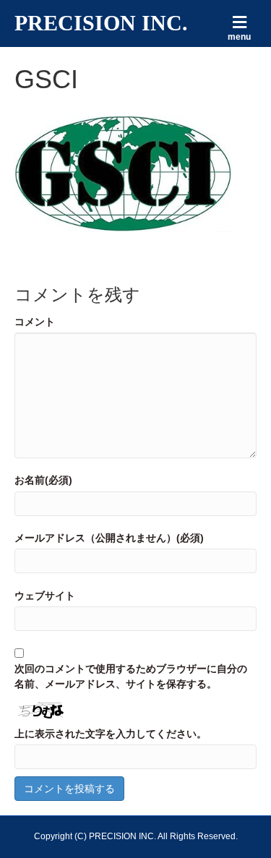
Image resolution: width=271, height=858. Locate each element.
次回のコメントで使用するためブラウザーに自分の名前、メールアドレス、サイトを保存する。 (130, 676)
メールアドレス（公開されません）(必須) (109, 538)
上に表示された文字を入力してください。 (110, 733)
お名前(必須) (43, 480)
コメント (34, 321)
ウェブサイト (44, 595)
